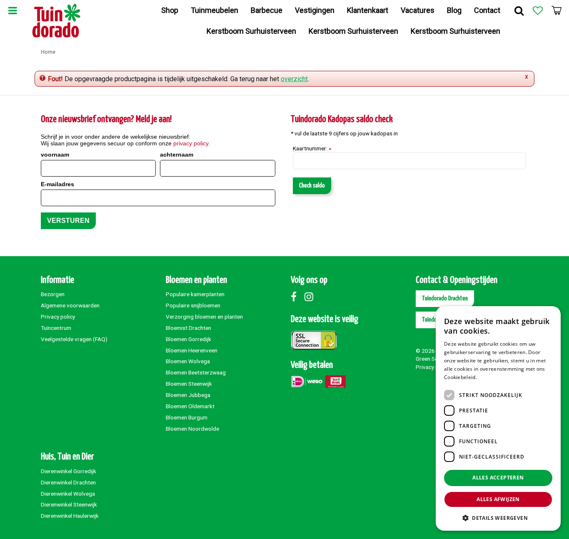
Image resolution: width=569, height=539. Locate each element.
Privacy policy (58, 316)
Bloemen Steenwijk (189, 383)
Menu (12, 10)
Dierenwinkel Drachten (68, 482)
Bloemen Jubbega (188, 395)
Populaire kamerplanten (195, 294)
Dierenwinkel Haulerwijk (70, 515)
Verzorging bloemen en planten (204, 316)
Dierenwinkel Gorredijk (68, 471)
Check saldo (312, 185)
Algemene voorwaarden (70, 305)
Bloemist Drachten (188, 327)
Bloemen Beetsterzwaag (196, 372)
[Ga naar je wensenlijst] (537, 10)
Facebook (297, 296)
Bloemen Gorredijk (188, 339)
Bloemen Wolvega (188, 361)
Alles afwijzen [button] (498, 499)
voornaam (55, 154)
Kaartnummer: (312, 148)
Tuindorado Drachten (445, 298)
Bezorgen (53, 294)
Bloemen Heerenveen (191, 350)
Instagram (310, 296)
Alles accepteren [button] (498, 477)
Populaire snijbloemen (193, 305)
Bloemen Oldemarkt (190, 406)
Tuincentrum (56, 327)
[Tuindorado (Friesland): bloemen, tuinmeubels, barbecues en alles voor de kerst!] (56, 21)
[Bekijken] (556, 10)
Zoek (519, 10)
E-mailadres (57, 184)
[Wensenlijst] (538, 10)
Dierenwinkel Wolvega (68, 493)
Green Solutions (435, 358)
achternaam (176, 154)
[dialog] (498, 418)
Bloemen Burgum (186, 417)
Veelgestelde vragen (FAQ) (74, 339)
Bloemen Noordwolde (192, 428)
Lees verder (492, 377)
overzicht (294, 79)
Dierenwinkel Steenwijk (69, 504)
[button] (498, 517)
